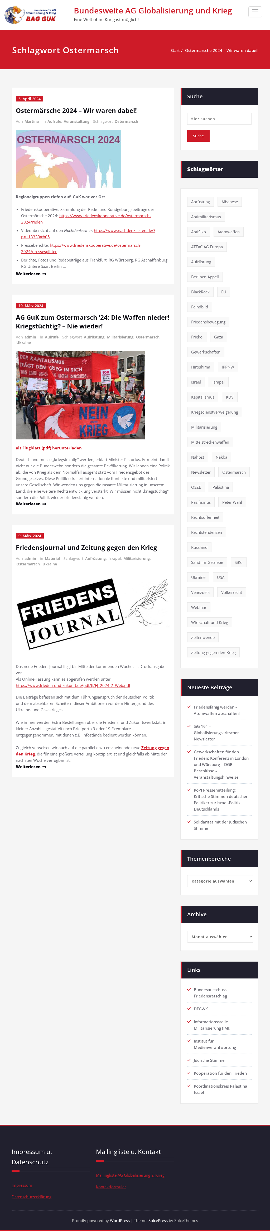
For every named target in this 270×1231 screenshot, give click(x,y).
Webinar (198, 607)
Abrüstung (200, 201)
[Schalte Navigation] (255, 11)
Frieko (196, 337)
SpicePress (158, 1220)
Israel (196, 382)
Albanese (229, 201)
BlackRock (200, 291)
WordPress (120, 1220)
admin (30, 337)
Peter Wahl (232, 502)
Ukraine (23, 342)
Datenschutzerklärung (31, 1196)
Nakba (221, 457)
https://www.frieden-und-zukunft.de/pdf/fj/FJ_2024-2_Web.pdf (73, 685)
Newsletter (201, 472)
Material (52, 558)
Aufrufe (54, 121)
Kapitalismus (202, 397)
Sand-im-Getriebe (207, 562)
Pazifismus (201, 502)
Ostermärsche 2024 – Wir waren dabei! (221, 50)
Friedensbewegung (208, 321)
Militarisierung (120, 337)
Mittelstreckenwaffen (210, 442)
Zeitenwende (203, 637)
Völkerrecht (231, 592)
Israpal (114, 558)
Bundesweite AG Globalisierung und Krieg (153, 10)
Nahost (197, 457)
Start (175, 50)
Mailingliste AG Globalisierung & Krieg (130, 1175)
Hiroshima (200, 367)
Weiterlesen (28, 273)
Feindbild (199, 306)
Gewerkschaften (205, 352)
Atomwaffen (229, 231)
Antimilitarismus (206, 216)
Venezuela (200, 592)
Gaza (218, 337)
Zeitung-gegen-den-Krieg (213, 652)
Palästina (221, 487)
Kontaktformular (111, 1186)
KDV (230, 397)
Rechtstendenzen (206, 532)
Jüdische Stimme (209, 1060)
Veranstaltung (76, 121)
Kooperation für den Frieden (220, 1073)
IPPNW (228, 367)
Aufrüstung (94, 337)
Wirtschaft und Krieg (209, 622)
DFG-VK (201, 1008)
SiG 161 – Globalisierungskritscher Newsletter (216, 732)
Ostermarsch (126, 121)
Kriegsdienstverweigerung (214, 412)
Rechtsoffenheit (205, 517)
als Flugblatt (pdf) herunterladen (49, 447)
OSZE (196, 487)
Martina (32, 121)
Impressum (22, 1185)
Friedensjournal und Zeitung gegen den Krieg (86, 547)
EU (223, 291)
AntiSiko (198, 231)
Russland (199, 547)
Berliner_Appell (205, 276)
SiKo (239, 562)
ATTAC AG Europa (207, 246)
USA (220, 577)
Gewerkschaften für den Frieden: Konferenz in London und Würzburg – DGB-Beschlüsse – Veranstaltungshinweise (221, 764)
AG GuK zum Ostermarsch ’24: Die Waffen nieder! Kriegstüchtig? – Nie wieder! (93, 321)
